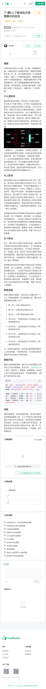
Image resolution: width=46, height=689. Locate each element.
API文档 (5, 654)
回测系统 (5, 651)
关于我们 (5, 657)
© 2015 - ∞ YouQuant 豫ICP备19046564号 (23, 686)
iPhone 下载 (6, 677)
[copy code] (39, 380)
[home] (6, 3)
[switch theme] (24, 3)
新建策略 (28, 654)
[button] (6, 490)
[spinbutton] (23, 497)
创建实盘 (28, 651)
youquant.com (36, 367)
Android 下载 (16, 677)
